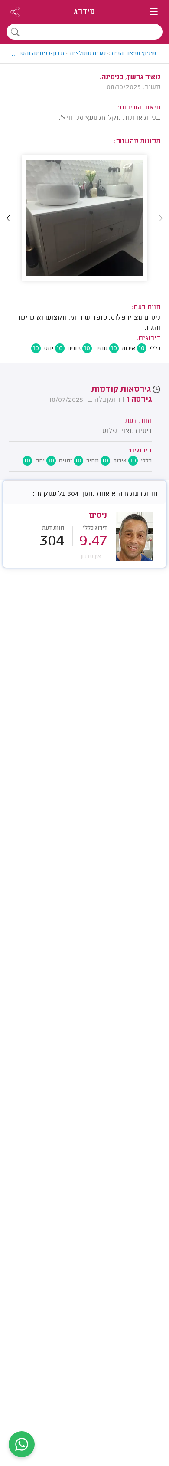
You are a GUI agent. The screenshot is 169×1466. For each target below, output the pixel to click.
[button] (8, 218)
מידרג (84, 12)
